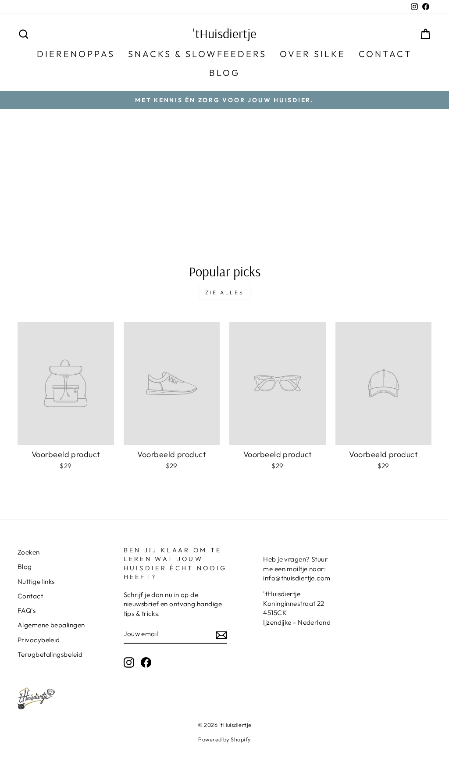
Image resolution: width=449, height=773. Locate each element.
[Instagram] (129, 662)
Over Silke (313, 53)
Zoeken (29, 552)
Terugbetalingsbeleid (50, 654)
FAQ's (27, 610)
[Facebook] (146, 662)
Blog (224, 72)
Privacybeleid (39, 640)
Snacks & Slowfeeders (197, 53)
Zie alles (224, 292)
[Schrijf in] (221, 634)
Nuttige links (36, 581)
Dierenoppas (76, 53)
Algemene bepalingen (51, 625)
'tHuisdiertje (225, 33)
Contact (385, 53)
